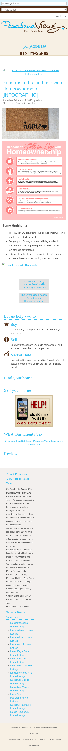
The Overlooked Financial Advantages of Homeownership (34, 298)
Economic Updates (25, 103)
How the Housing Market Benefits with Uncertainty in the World (34, 284)
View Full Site (34, 745)
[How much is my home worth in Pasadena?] (34, 411)
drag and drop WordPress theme (44, 727)
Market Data (21, 355)
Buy (14, 324)
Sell (14, 339)
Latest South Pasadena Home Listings (19, 697)
